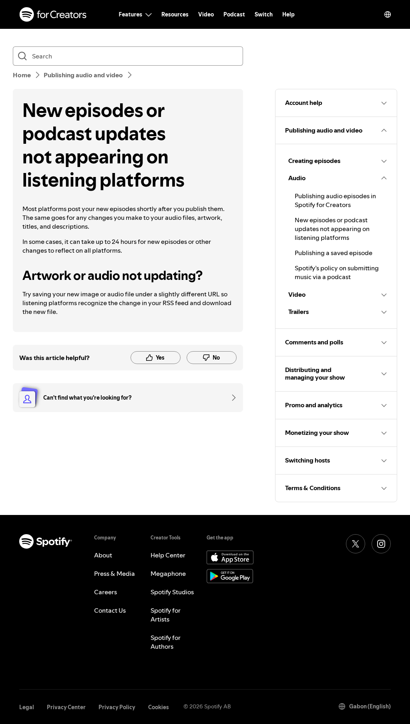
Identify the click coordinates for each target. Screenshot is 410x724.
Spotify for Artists (166, 614)
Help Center (168, 555)
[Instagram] (381, 543)
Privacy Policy (116, 707)
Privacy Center (66, 707)
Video (206, 14)
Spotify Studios (172, 591)
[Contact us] (231, 397)
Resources (175, 14)
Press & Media (114, 573)
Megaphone (168, 573)
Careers (105, 591)
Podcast (234, 14)
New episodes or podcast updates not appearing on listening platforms (332, 228)
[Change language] (387, 14)
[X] (355, 543)
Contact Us (110, 610)
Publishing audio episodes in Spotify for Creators (335, 200)
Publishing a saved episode (333, 252)
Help (288, 14)
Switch (264, 14)
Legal (26, 707)
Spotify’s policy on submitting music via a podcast (337, 272)
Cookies (158, 707)
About (103, 555)
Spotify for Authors (166, 642)
